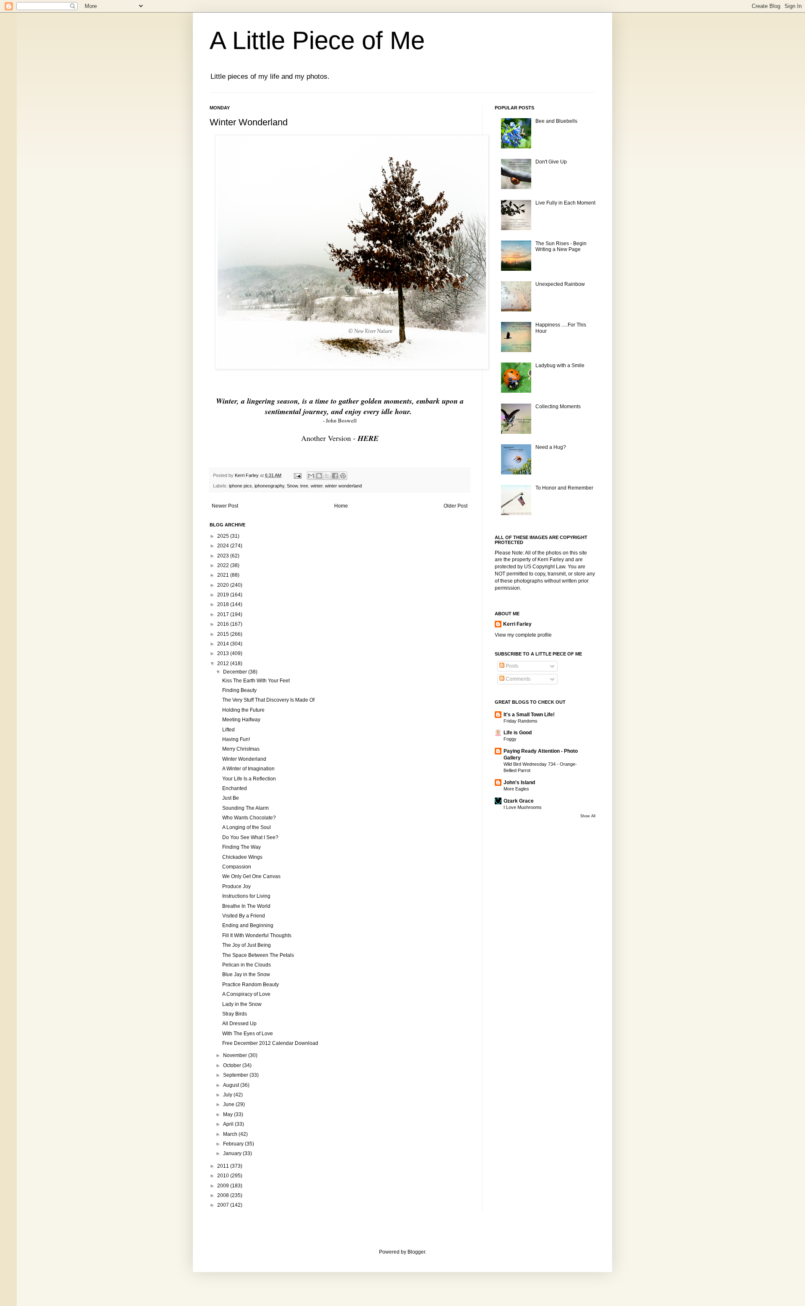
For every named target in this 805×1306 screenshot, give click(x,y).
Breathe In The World (246, 906)
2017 (223, 614)
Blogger (416, 1252)
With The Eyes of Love (247, 1034)
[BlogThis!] (319, 476)
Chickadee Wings (242, 857)
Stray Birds (234, 1014)
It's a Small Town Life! (529, 715)
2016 (223, 624)
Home (341, 506)
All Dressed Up (239, 1023)
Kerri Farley (517, 624)
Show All (587, 816)
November (235, 1055)
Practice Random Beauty (250, 984)
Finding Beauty (239, 690)
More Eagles (516, 788)
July (228, 1095)
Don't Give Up (551, 162)
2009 (223, 1186)
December (235, 672)
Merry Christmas (241, 749)
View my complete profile (523, 635)
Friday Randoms (521, 720)
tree (304, 485)
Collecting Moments (558, 406)
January (233, 1153)
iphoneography (269, 485)
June (229, 1104)
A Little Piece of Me (317, 40)
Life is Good (518, 733)
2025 (223, 536)
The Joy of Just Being (246, 945)
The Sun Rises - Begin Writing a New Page (561, 246)
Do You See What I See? (250, 837)
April (229, 1124)
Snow (292, 485)
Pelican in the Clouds (246, 965)
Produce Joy (236, 886)
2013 (223, 653)
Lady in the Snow (242, 1004)
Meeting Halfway (241, 720)
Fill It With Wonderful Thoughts (256, 935)
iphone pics (240, 485)
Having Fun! (236, 739)
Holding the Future (243, 710)
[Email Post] (297, 475)
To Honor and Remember (564, 488)
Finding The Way (241, 847)
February (234, 1144)
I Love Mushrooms (523, 807)
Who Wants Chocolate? (249, 818)
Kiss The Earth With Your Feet (256, 681)
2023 (223, 556)
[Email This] (311, 476)
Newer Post (225, 506)
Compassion (236, 867)
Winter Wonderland (244, 759)
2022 (223, 565)
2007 (223, 1205)
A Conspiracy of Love (246, 994)
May (228, 1114)
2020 (223, 585)
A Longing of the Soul (246, 827)
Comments (517, 679)
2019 (223, 595)
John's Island (519, 782)
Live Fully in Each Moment (565, 203)
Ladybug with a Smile (559, 365)
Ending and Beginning (247, 925)
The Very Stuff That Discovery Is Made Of (268, 700)
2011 (223, 1166)
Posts (511, 666)
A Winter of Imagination (248, 769)
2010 (223, 1176)
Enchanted (234, 788)
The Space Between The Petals (258, 955)
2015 (223, 634)
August (231, 1085)
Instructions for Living (246, 896)
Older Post (455, 506)
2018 (223, 604)
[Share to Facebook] (335, 476)
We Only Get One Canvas (251, 876)
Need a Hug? (550, 447)
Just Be (230, 798)
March (231, 1134)
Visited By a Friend (243, 916)
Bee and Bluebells (556, 121)
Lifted (228, 730)
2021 (223, 575)
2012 (223, 663)
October (232, 1065)
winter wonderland (343, 485)
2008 (223, 1195)
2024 (223, 546)
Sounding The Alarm (245, 808)
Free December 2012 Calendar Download (270, 1043)
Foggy (510, 738)
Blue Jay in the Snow (246, 974)
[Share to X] (327, 476)
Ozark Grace (519, 801)
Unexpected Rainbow (560, 284)
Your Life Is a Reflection (249, 779)
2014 (223, 644)
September (236, 1075)
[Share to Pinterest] (343, 476)
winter (316, 485)
